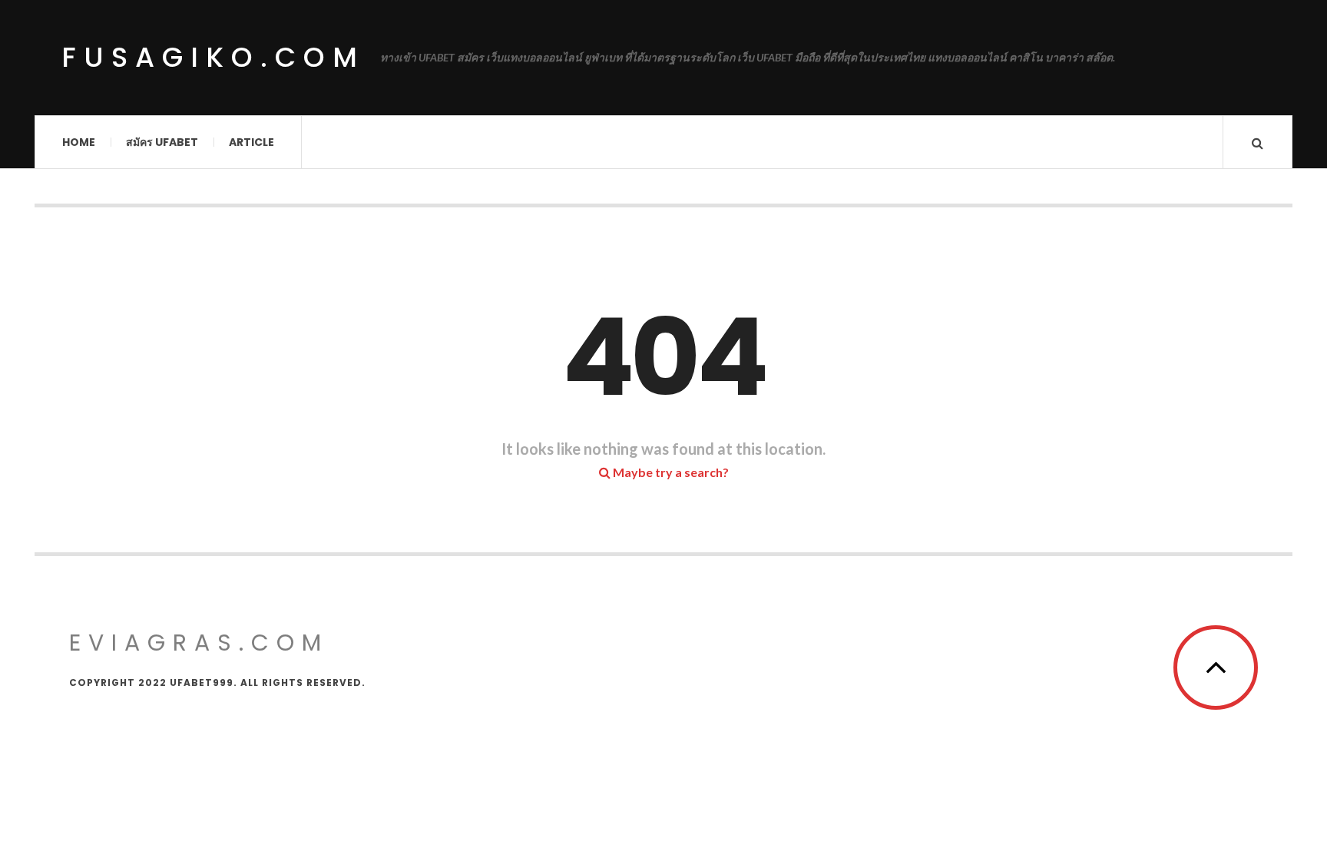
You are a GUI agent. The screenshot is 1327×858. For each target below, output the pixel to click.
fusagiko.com (213, 57)
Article (251, 142)
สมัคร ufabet (162, 142)
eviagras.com (199, 642)
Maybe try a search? (670, 472)
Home (78, 142)
